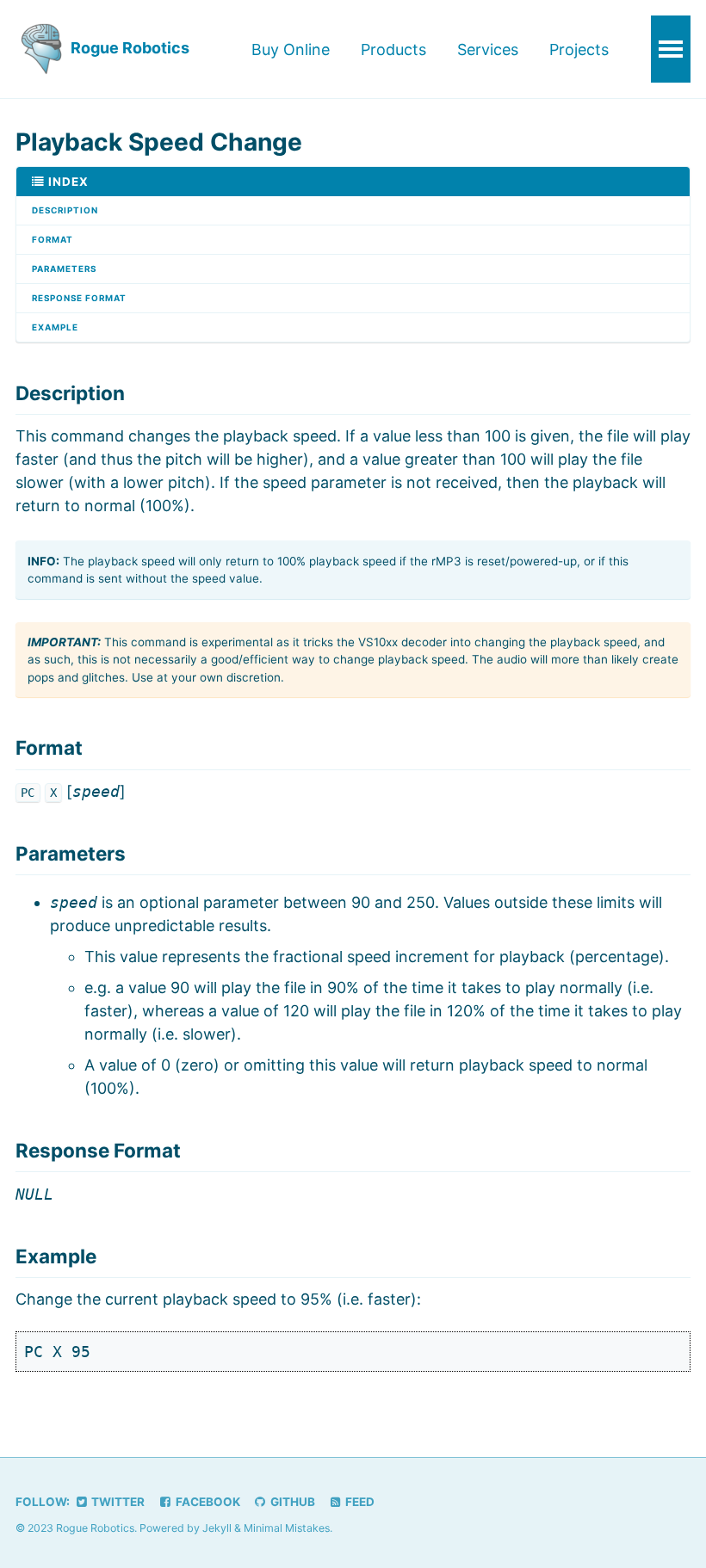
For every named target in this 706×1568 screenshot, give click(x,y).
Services (487, 49)
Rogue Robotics (128, 48)
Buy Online (290, 49)
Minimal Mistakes (287, 1528)
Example (55, 327)
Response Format (79, 298)
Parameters (64, 268)
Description (65, 210)
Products (393, 49)
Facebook (206, 1502)
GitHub (291, 1502)
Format (52, 239)
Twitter (117, 1502)
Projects (579, 49)
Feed (359, 1502)
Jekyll (217, 1528)
